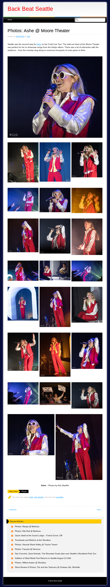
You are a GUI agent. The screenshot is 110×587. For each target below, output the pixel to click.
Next (99, 510)
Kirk (28, 36)
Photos (24, 491)
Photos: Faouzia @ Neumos (27, 549)
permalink (59, 497)
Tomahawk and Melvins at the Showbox (33, 540)
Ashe (39, 44)
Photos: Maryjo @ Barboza (27, 526)
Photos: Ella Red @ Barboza (28, 531)
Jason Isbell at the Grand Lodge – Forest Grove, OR (38, 535)
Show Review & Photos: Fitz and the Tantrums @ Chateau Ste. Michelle (47, 567)
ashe (31, 497)
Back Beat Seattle (30, 9)
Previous (12, 510)
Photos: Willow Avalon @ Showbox (30, 562)
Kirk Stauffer (39, 497)
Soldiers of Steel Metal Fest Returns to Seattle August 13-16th (43, 558)
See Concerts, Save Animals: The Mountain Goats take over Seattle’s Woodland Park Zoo (55, 553)
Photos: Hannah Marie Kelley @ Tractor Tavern (36, 544)
